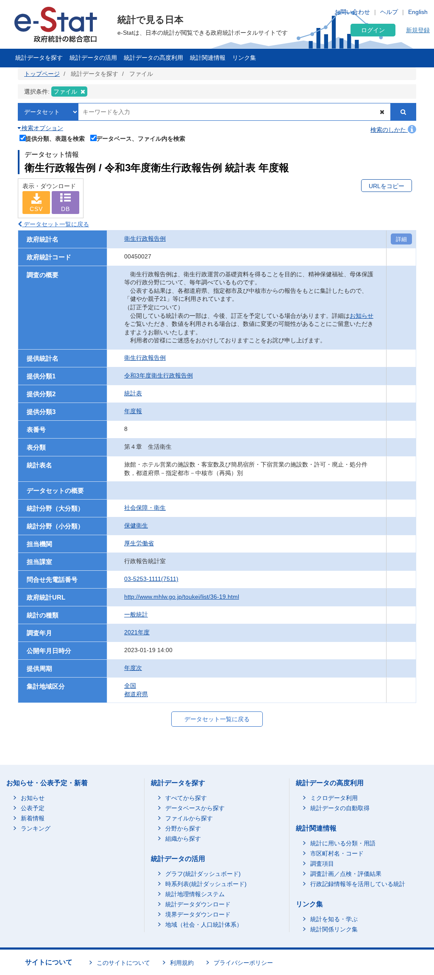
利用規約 (182, 963)
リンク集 (244, 57)
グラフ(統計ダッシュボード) (203, 874)
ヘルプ (389, 12)
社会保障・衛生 (145, 507)
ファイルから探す (189, 818)
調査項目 (322, 864)
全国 (130, 685)
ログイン (373, 30)
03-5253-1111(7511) (151, 578)
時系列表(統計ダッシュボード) (206, 884)
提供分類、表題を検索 (55, 138)
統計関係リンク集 (334, 929)
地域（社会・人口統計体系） (203, 925)
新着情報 (33, 818)
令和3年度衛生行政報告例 (158, 375)
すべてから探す (186, 798)
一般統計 (136, 614)
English (418, 12)
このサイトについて (123, 963)
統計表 (133, 393)
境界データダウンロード (198, 914)
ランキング (35, 828)
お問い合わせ (352, 12)
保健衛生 (136, 525)
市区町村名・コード (337, 853)
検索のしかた (389, 129)
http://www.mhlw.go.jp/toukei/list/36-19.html (181, 596)
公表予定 (33, 808)
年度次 (133, 667)
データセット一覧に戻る (55, 224)
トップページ (42, 73)
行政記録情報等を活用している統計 (357, 884)
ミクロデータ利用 (334, 798)
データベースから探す (195, 808)
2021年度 (137, 632)
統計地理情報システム (195, 894)
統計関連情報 (207, 57)
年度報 (133, 411)
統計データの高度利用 (153, 57)
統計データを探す (39, 57)
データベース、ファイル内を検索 (140, 138)
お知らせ (361, 315)
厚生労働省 (139, 543)
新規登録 (418, 30)
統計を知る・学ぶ (334, 919)
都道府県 (136, 694)
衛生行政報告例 (145, 238)
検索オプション (41, 128)
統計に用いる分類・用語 (343, 843)
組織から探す (183, 839)
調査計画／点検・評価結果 (345, 874)
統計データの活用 (93, 57)
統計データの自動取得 (340, 808)
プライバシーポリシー (243, 963)
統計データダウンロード (198, 904)
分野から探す (183, 828)
